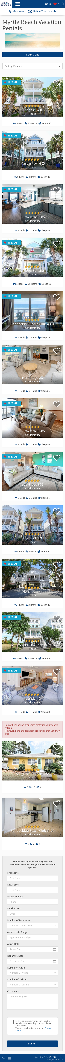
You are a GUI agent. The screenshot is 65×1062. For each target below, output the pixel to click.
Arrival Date (13, 944)
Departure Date (15, 955)
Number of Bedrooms (18, 920)
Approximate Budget (17, 932)
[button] (32, 925)
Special (12, 82)
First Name (13, 872)
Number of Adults (16, 967)
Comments (13, 991)
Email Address (14, 908)
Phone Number (15, 896)
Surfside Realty (56, 1057)
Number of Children (17, 979)
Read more (32, 54)
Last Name (13, 884)
